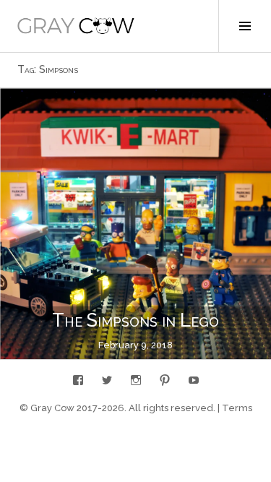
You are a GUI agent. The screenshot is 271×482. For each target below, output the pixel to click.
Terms (237, 408)
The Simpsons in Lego (135, 320)
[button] (75, 26)
